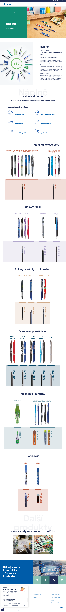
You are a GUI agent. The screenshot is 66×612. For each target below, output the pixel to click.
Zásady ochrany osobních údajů (19, 610)
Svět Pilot (35, 597)
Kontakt (52, 600)
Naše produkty (11, 12)
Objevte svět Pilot (37, 594)
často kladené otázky (56, 597)
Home (5, 12)
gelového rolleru (19, 123)
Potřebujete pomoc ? (56, 594)
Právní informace (6, 610)
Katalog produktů (55, 603)
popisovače (44, 133)
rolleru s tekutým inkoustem (22, 133)
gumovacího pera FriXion (48, 114)
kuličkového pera (19, 114)
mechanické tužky (46, 123)
